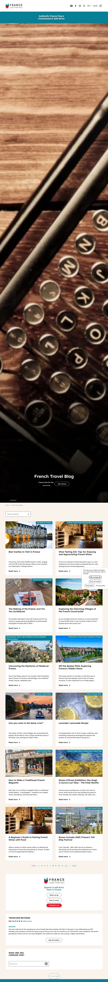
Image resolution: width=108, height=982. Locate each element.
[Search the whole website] (84, 5)
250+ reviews (28, 921)
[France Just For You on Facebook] (75, 5)
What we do (54, 895)
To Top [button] (55, 976)
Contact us (54, 905)
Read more (15, 571)
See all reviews (54, 940)
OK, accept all (95, 577)
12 (66, 866)
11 (63, 866)
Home (7, 505)
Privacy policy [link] (100, 585)
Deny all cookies (95, 581)
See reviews (62, 484)
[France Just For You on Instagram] (79, 5)
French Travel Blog (17, 505)
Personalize (89, 585)
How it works (54, 900)
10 (59, 866)
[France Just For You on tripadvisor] (71, 5)
